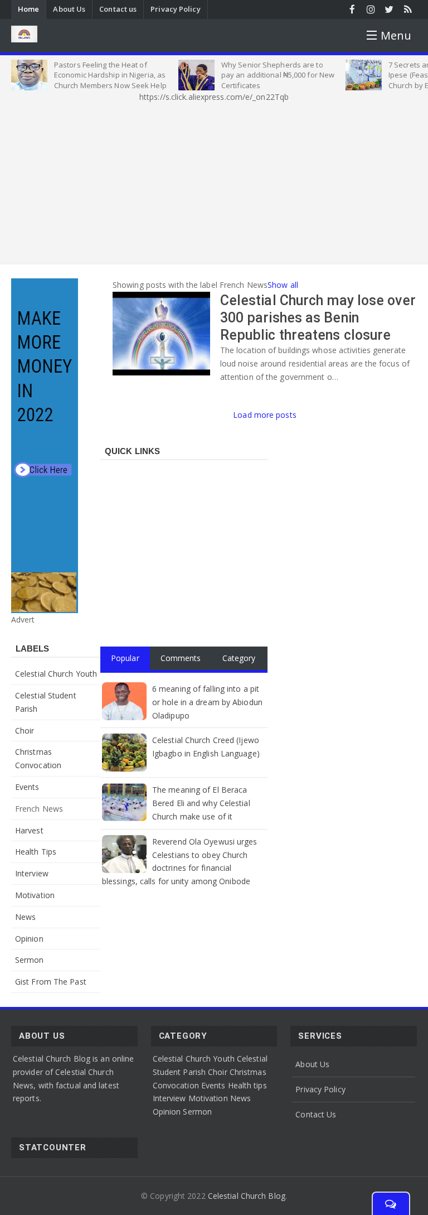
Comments (180, 658)
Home (28, 9)
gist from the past (50, 981)
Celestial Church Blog (246, 1195)
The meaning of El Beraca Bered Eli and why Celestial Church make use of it (201, 803)
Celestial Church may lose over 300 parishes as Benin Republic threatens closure (318, 317)
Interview (31, 873)
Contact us (118, 9)
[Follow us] (389, 9)
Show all (283, 284)
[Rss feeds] (407, 9)
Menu (396, 35)
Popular (125, 658)
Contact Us (315, 1114)
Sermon (29, 959)
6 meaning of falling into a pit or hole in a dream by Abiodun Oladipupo (207, 702)
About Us (69, 9)
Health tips (35, 851)
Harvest (29, 830)
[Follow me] (371, 9)
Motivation (35, 895)
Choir (25, 730)
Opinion (29, 938)
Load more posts (264, 414)
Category (239, 658)
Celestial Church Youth (56, 673)
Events (27, 787)
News (25, 917)
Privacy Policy (175, 9)
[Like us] (352, 9)
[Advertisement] (214, 181)
